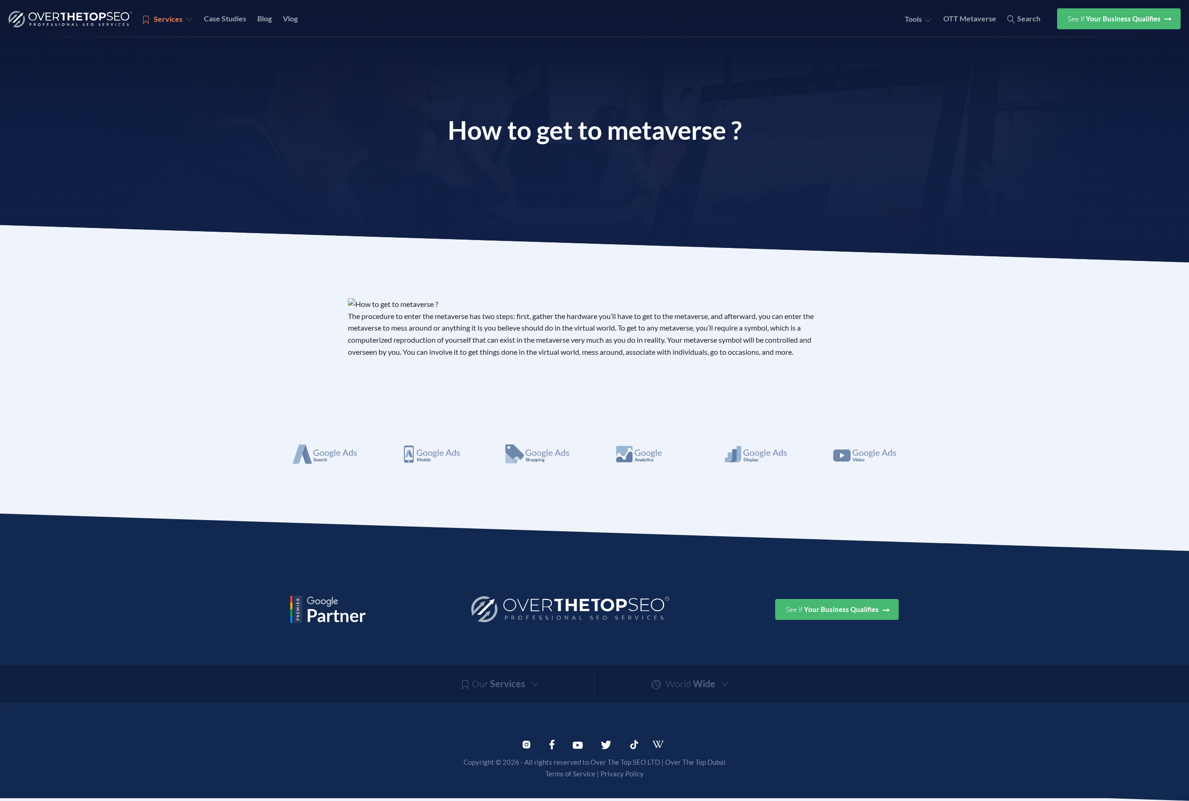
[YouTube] (577, 743)
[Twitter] (606, 743)
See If (1115, 18)
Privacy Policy (622, 773)
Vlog (290, 18)
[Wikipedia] (662, 744)
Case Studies (225, 18)
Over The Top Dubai (695, 762)
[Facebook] (552, 743)
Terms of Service (570, 773)
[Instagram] (526, 743)
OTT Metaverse (969, 18)
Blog (264, 18)
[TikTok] (634, 743)
